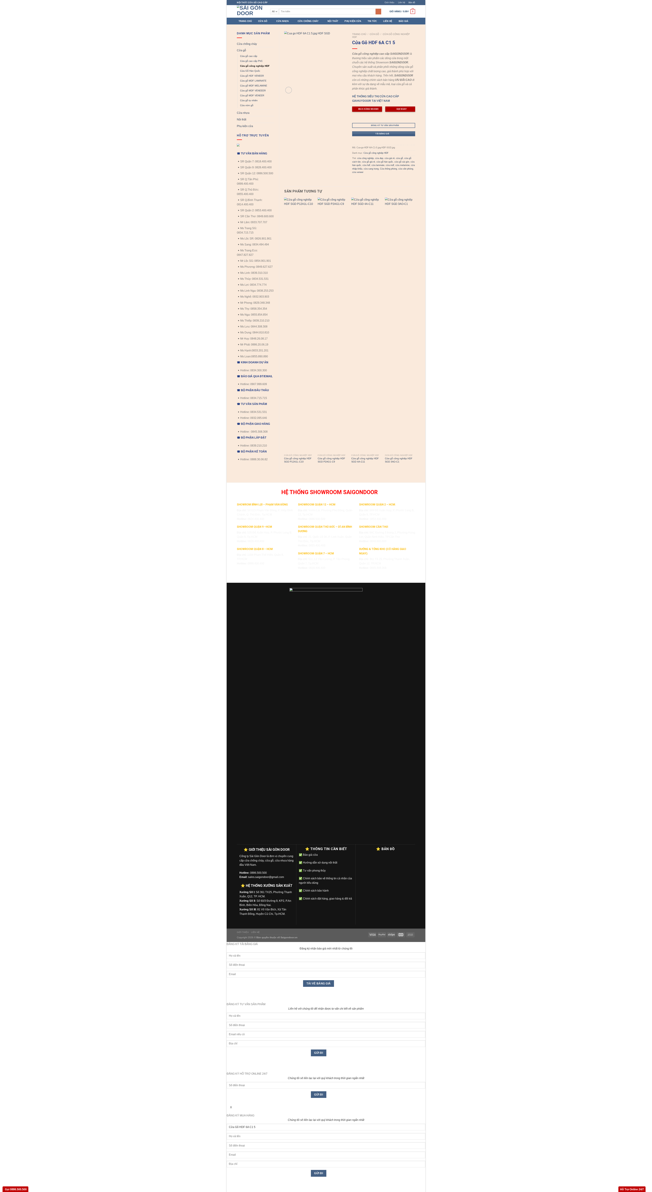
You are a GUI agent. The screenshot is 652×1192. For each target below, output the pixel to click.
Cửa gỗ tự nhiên (249, 100)
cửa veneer (357, 172)
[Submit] (378, 11)
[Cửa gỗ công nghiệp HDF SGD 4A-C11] (366, 325)
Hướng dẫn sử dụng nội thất (319, 862)
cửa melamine (402, 165)
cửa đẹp (379, 158)
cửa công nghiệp (365, 158)
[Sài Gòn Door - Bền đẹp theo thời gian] (251, 11)
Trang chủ (245, 21)
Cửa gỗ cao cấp (248, 56)
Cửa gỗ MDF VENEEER (253, 90)
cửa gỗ (399, 158)
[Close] (230, 996)
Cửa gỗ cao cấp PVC (251, 61)
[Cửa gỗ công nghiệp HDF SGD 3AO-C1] (400, 325)
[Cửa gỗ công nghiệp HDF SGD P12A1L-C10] (299, 325)
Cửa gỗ (262, 21)
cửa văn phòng (405, 168)
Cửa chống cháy (308, 21)
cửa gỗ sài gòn (401, 162)
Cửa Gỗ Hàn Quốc (250, 70)
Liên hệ (401, 2)
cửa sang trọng (371, 168)
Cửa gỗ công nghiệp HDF (255, 66)
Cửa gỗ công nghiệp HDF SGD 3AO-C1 (398, 460)
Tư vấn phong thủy (314, 870)
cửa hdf (366, 165)
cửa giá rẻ (390, 158)
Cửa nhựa (282, 21)
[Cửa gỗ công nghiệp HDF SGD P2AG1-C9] (333, 325)
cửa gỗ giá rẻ (368, 162)
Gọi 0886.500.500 (15, 1189)
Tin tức (372, 21)
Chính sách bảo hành (315, 890)
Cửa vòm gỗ (246, 105)
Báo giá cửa (310, 854)
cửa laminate (378, 165)
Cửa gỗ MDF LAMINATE (253, 80)
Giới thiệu (389, 2)
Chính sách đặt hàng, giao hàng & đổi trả (327, 898)
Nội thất (333, 21)
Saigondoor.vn (288, 937)
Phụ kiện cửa (353, 21)
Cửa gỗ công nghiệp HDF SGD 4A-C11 (365, 460)
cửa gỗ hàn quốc (384, 162)
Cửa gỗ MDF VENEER (252, 95)
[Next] (415, 333)
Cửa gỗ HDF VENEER (252, 75)
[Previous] (284, 333)
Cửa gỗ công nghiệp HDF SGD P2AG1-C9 (331, 460)
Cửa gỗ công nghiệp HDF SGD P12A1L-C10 (298, 460)
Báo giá (403, 21)
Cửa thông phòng (388, 168)
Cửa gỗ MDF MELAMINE (253, 85)
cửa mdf (390, 165)
